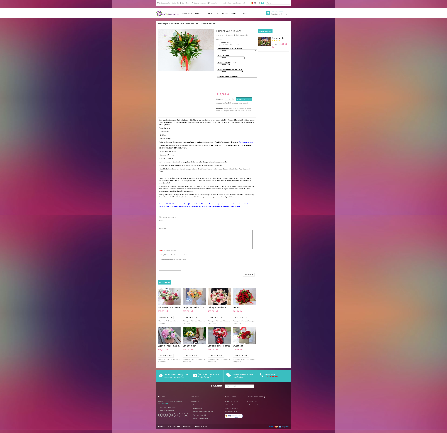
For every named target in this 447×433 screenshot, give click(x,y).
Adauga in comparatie (240, 103)
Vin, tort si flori (189, 346)
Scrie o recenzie (242, 35)
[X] (181, 415)
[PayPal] (279, 426)
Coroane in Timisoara (256, 405)
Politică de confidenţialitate (203, 411)
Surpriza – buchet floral (193, 307)
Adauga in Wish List (223, 103)
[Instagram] (165, 415)
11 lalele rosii (241, 108)
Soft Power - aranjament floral (169, 307)
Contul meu (186, 3)
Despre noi (197, 401)
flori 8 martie (239, 111)
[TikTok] (176, 415)
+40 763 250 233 (170, 407)
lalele (226, 108)
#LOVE (236, 307)
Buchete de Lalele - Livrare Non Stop (184, 24)
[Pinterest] (170, 415)
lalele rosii (232, 108)
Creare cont (240, 3)
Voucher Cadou (232, 401)
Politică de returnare (200, 418)
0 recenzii (229, 35)
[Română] (252, 3)
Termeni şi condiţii (199, 415)
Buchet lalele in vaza (208, 24)
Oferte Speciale (232, 408)
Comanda (213, 3)
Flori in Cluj (253, 401)
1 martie (248, 111)
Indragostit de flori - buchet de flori (217, 307)
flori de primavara (227, 111)
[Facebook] (160, 415)
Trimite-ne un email (167, 410)
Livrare (195, 405)
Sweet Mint (238, 346)
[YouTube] (186, 415)
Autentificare (227, 3)
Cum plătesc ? (198, 408)
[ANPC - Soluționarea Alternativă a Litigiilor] (234, 416)
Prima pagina (163, 24)
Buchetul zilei (278, 38)
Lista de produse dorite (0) (169, 3)
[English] (255, 3)
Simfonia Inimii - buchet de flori (219, 346)
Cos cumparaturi (200, 3)
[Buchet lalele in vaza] (186, 50)
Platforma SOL (231, 411)
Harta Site (230, 405)
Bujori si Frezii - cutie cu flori (169, 346)
